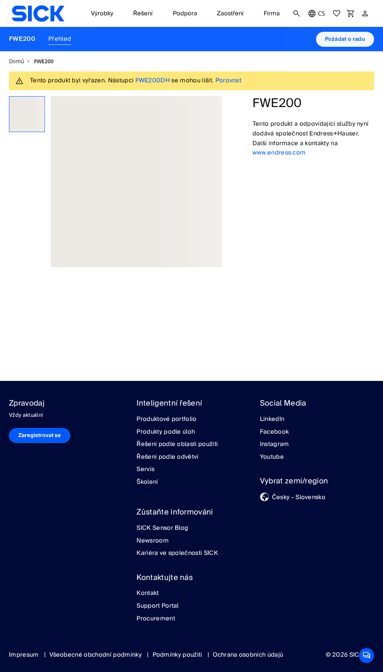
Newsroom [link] (153, 541)
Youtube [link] (272, 457)
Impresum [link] (24, 655)
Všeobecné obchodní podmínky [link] (96, 655)
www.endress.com (279, 152)
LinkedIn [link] (272, 419)
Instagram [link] (274, 444)
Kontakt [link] (148, 593)
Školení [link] (147, 482)
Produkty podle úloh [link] (166, 432)
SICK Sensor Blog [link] (162, 528)
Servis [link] (145, 469)
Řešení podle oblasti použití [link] (177, 444)
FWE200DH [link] (152, 80)
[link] (38, 13)
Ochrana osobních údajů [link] (248, 655)
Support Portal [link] (157, 606)
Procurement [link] (156, 619)
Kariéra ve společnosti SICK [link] (177, 553)
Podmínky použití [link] (178, 655)
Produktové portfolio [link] (166, 419)
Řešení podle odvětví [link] (167, 457)
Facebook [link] (274, 432)
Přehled (59, 39)
